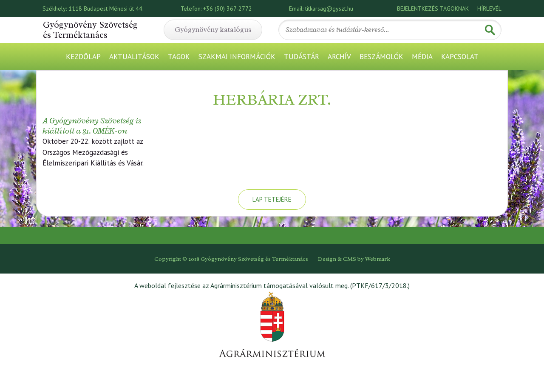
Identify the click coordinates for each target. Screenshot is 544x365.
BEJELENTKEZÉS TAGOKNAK (433, 8)
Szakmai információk (236, 56)
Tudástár (301, 56)
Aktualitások (134, 56)
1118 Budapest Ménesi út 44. (106, 8)
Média (422, 56)
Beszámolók (381, 56)
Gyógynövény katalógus (213, 29)
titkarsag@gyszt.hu (329, 8)
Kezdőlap (83, 56)
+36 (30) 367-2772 (227, 8)
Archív (339, 56)
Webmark (377, 258)
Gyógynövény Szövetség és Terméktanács (90, 30)
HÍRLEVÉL (489, 8)
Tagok (179, 56)
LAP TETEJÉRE (272, 199)
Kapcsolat (460, 56)
